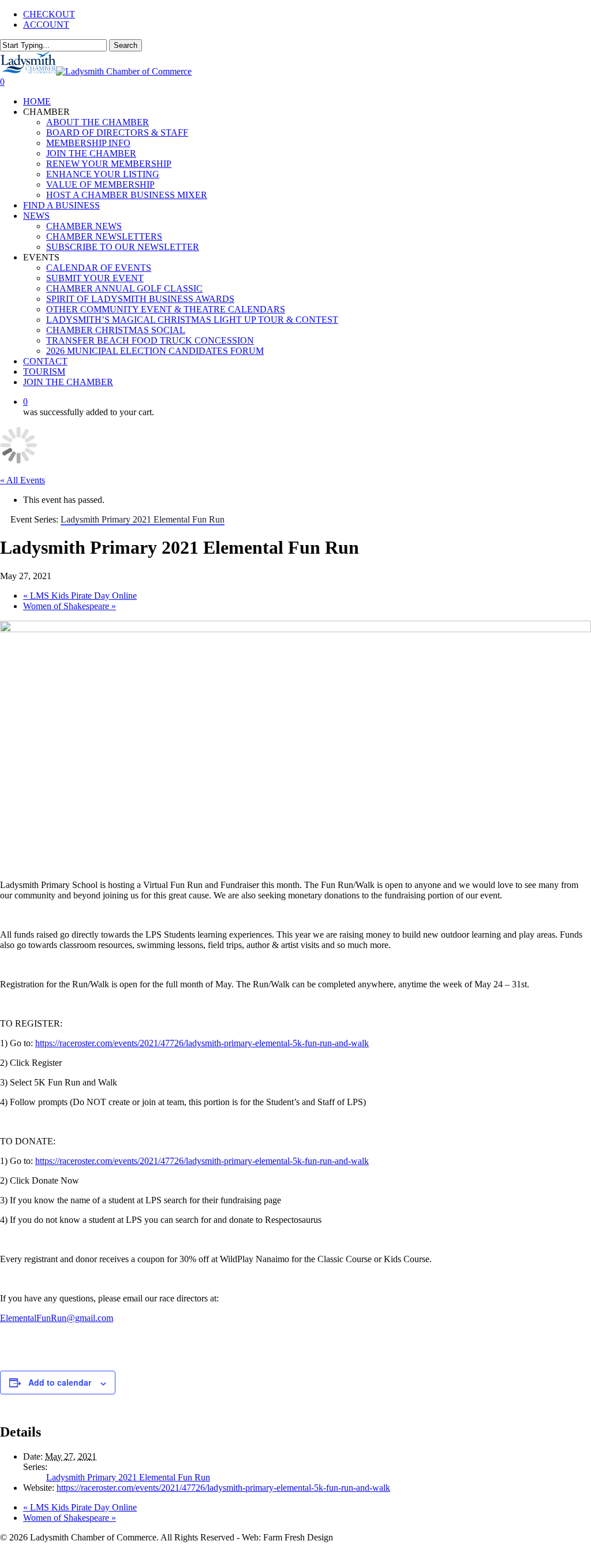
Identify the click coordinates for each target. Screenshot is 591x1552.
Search (125, 45)
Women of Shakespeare (69, 606)
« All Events (22, 480)
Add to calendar (59, 1382)
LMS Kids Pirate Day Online (80, 595)
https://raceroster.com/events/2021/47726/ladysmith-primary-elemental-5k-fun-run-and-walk (202, 1043)
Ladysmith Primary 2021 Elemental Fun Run (128, 1477)
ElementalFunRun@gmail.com (56, 1318)
